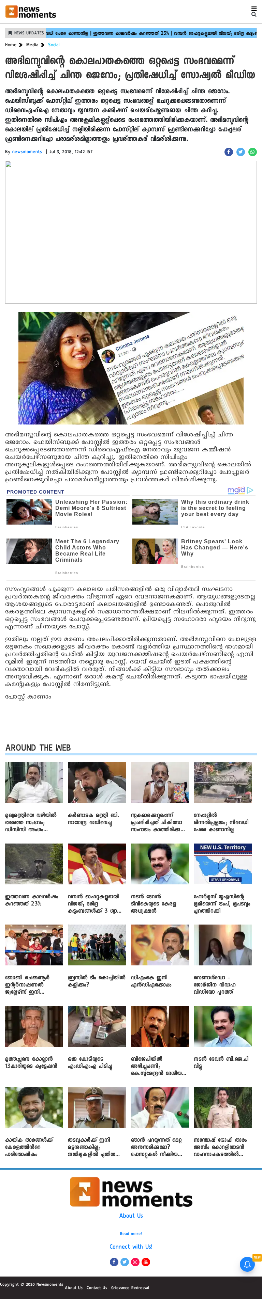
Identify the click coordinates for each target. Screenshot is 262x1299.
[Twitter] (124, 1262)
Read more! (131, 1234)
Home (11, 45)
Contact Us (97, 1288)
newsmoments (27, 152)
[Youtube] (146, 1262)
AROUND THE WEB (38, 749)
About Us (131, 1216)
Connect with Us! (131, 1247)
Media (32, 45)
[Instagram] (135, 1262)
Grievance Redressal (130, 1288)
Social (54, 45)
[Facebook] (114, 1262)
